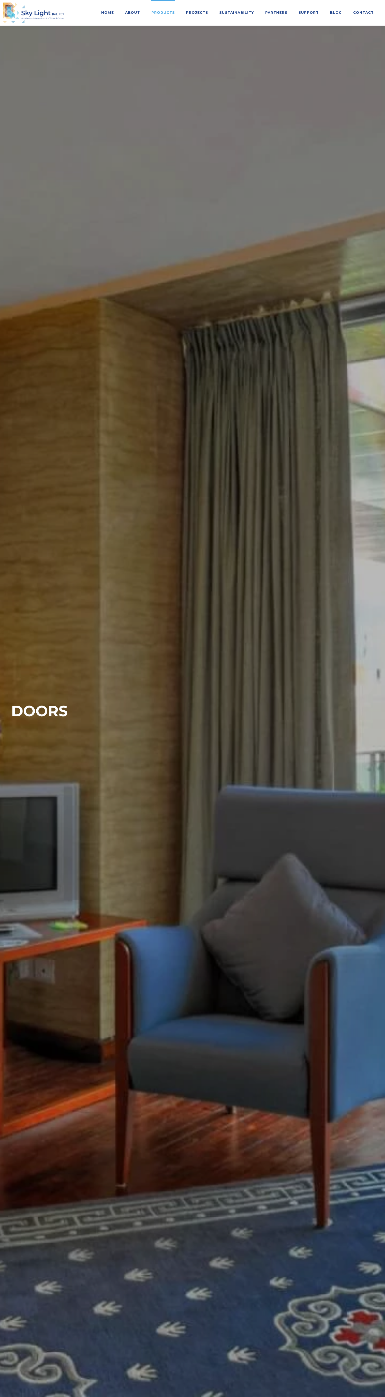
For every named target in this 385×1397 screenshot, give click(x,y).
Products (163, 12)
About (132, 12)
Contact (363, 12)
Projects (197, 12)
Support (308, 12)
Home (107, 12)
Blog (336, 12)
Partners (276, 12)
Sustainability (236, 12)
